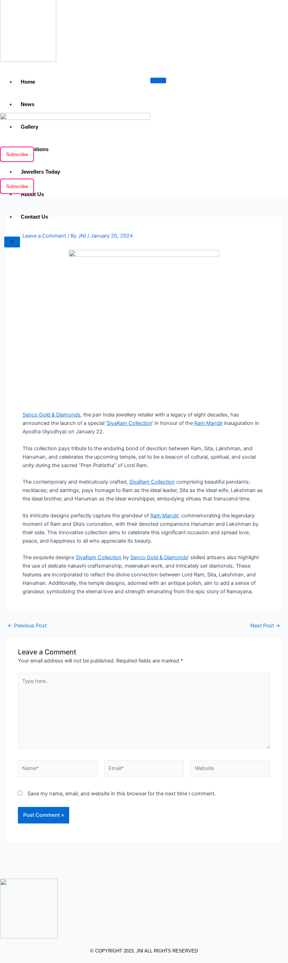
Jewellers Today (40, 172)
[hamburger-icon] (158, 80)
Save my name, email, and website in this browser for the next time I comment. (121, 793)
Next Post (265, 625)
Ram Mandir (208, 423)
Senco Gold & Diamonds (51, 415)
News (27, 104)
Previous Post (27, 625)
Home (28, 82)
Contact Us (34, 217)
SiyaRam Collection (129, 423)
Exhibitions (34, 149)
